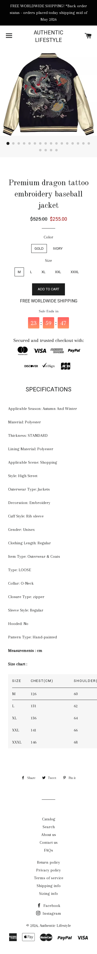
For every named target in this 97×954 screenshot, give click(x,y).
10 (56, 143)
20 (56, 150)
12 (67, 143)
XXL (58, 272)
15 (83, 143)
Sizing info (48, 893)
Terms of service (48, 878)
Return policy (48, 862)
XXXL (75, 272)
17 (40, 150)
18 (45, 150)
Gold (39, 248)
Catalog (48, 819)
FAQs (48, 850)
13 (72, 143)
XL (43, 272)
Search (49, 826)
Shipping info (49, 885)
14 (78, 143)
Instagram (51, 913)
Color (48, 237)
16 (89, 143)
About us (48, 834)
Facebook (51, 905)
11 (62, 143)
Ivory (58, 248)
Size (48, 260)
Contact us (49, 842)
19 (51, 150)
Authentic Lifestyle (48, 36)
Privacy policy (48, 870)
